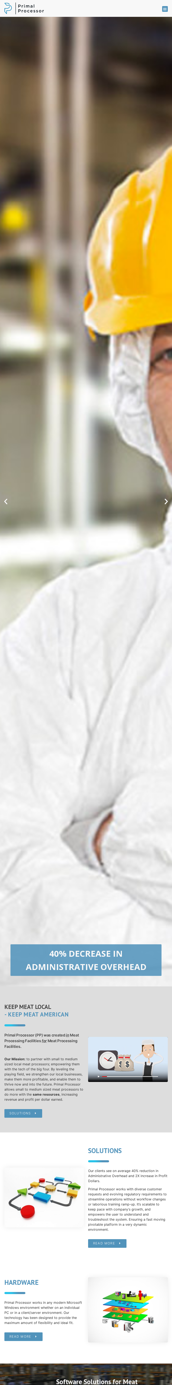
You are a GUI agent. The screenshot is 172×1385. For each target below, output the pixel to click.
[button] (165, 9)
